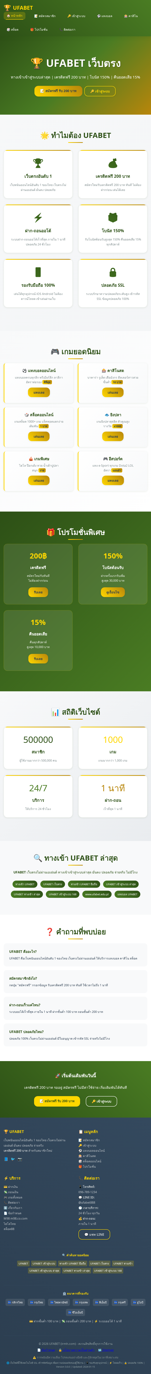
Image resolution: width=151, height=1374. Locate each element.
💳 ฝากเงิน (11, 1187)
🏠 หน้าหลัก (14, 16)
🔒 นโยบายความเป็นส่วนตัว (76, 1350)
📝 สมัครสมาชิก (45, 16)
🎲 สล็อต (12, 30)
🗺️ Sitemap (106, 1350)
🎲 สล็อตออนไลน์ (89, 1161)
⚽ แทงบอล (104, 16)
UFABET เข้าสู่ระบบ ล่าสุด (121, 884)
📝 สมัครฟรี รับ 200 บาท (58, 91)
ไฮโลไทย (10, 1224)
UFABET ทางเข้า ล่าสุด (27, 894)
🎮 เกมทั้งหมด (13, 1197)
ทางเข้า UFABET (24, 884)
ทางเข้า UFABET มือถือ (84, 884)
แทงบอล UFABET (127, 894)
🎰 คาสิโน (131, 16)
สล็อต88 (9, 1229)
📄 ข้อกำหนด (12, 1213)
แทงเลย (39, 392)
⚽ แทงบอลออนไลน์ (91, 1151)
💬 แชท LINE (94, 1234)
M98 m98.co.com (15, 1218)
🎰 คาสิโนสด (87, 1156)
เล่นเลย (113, 392)
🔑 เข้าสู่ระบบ (76, 16)
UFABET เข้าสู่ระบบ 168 (62, 894)
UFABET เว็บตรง (52, 884)
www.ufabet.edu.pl (97, 894)
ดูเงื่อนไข (112, 592)
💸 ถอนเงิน (11, 1192)
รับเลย (38, 592)
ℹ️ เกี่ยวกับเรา (13, 1208)
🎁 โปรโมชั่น (39, 30)
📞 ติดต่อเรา (67, 30)
